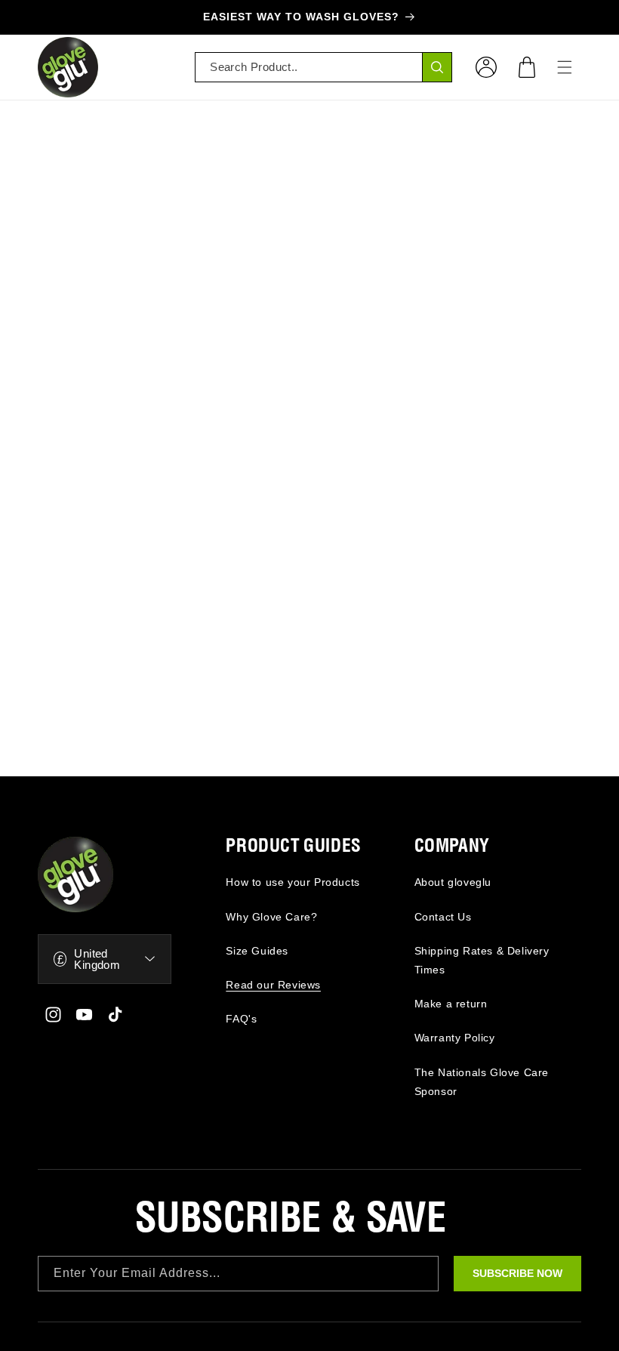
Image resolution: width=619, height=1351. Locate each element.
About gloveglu (452, 882)
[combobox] (323, 67)
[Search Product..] (437, 67)
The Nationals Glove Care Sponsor (481, 1081)
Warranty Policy (454, 1038)
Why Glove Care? (271, 917)
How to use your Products (292, 882)
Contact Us (443, 917)
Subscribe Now (517, 1273)
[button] (527, 67)
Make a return (451, 1004)
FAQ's (241, 1019)
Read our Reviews (273, 985)
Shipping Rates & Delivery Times (482, 960)
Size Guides (257, 951)
